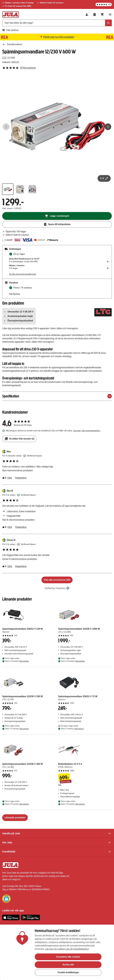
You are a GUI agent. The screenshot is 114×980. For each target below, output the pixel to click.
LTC (4, 58)
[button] (6, 899)
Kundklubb (8, 851)
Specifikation (10, 396)
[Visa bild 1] (7, 189)
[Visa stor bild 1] (57, 127)
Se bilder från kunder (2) (21, 439)
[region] (57, 952)
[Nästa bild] (108, 126)
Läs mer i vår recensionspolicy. (86, 430)
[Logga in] (86, 14)
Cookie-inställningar (68, 972)
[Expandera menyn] (110, 14)
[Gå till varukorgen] (102, 14)
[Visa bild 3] (32, 189)
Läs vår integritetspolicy (77, 949)
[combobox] (57, 23)
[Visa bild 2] (20, 189)
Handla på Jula (11, 833)
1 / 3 (102, 178)
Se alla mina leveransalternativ (22, 274)
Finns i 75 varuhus (17, 661)
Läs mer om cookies (55, 949)
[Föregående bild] (6, 126)
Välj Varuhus (14, 294)
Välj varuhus (12, 30)
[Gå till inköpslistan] (94, 14)
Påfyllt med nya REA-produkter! (58, 37)
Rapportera (20, 478)
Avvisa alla (68, 964)
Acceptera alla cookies (68, 957)
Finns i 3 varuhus (72, 729)
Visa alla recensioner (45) (57, 580)
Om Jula (7, 842)
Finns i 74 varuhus (17, 729)
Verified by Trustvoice (55, 588)
